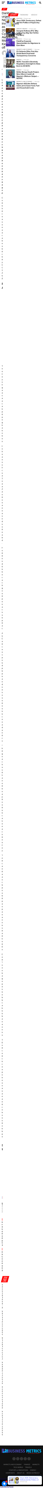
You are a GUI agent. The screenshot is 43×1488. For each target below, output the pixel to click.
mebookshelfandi (6, 1487)
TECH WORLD (18, 1467)
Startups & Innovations (18, 1470)
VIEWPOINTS (10, 1473)
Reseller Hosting (6, 1479)
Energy (33, 1470)
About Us (20, 1473)
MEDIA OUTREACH (33, 1473)
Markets (35, 1464)
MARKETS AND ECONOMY (13, 1464)
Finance (27, 1464)
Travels (28, 1467)
